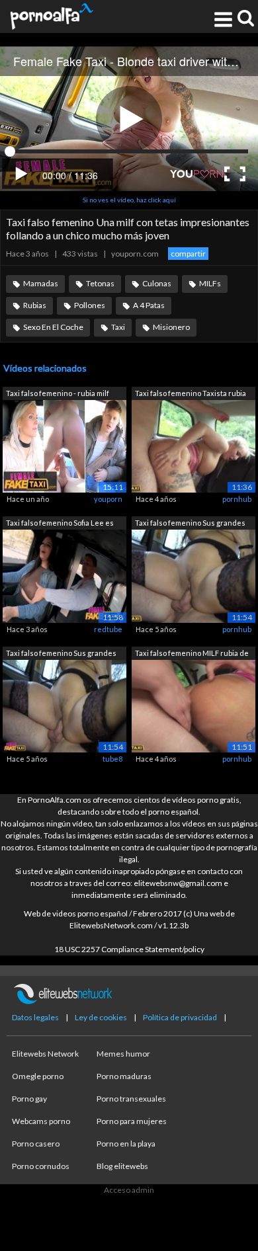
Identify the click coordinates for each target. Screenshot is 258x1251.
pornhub (236, 499)
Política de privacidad (180, 1017)
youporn (108, 499)
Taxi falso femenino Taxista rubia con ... (190, 394)
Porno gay (29, 1099)
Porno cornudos (40, 1166)
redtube (108, 629)
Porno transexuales (131, 1099)
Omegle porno (38, 1076)
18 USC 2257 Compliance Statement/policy (129, 949)
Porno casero (36, 1144)
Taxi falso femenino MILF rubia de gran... (192, 654)
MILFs (210, 283)
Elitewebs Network (45, 1054)
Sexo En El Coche (53, 327)
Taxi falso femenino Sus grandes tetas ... (190, 524)
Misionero (171, 327)
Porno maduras (124, 1076)
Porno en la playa (126, 1144)
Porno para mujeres (132, 1121)
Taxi (118, 327)
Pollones (89, 305)
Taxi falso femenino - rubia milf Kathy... (57, 394)
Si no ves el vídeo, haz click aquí (129, 200)
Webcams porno (41, 1121)
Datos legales (35, 1017)
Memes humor (123, 1054)
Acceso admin (129, 1190)
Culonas (156, 283)
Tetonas (100, 283)
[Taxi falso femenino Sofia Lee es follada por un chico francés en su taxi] (64, 576)
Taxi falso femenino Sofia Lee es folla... (60, 524)
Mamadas (40, 283)
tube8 (112, 758)
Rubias (34, 305)
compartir (188, 254)
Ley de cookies (101, 1017)
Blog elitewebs (122, 1166)
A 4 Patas (149, 305)
